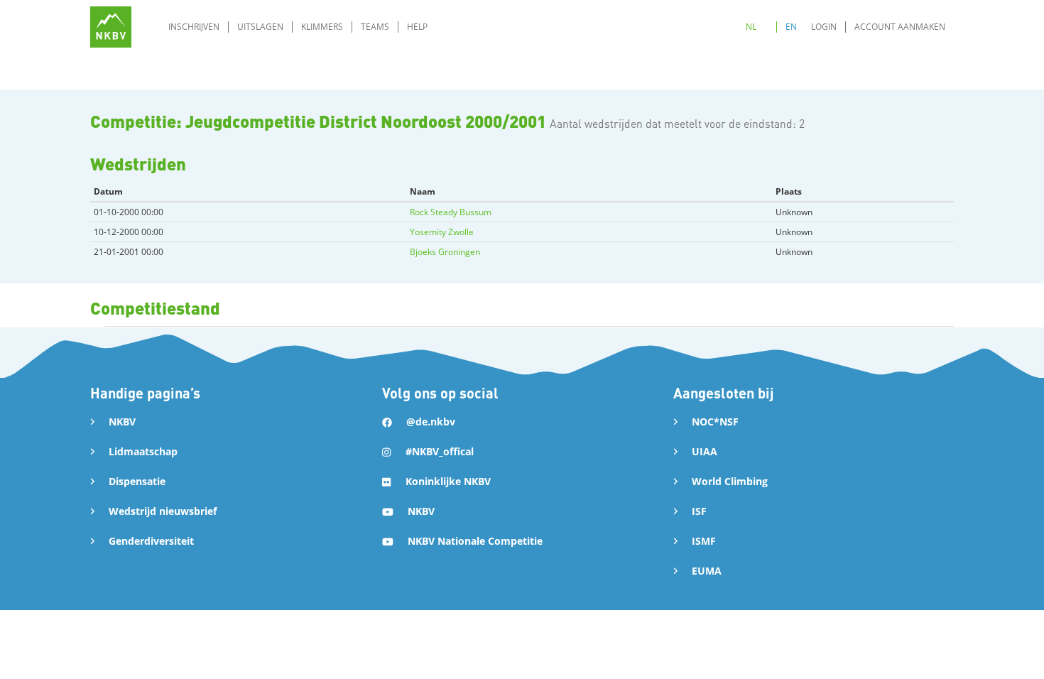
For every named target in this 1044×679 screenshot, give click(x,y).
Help (417, 27)
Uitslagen (260, 27)
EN (791, 27)
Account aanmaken (899, 27)
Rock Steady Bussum (450, 212)
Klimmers (322, 27)
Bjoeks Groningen (445, 252)
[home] (110, 27)
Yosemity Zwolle (442, 232)
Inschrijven (193, 27)
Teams (375, 27)
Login (824, 27)
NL (751, 27)
